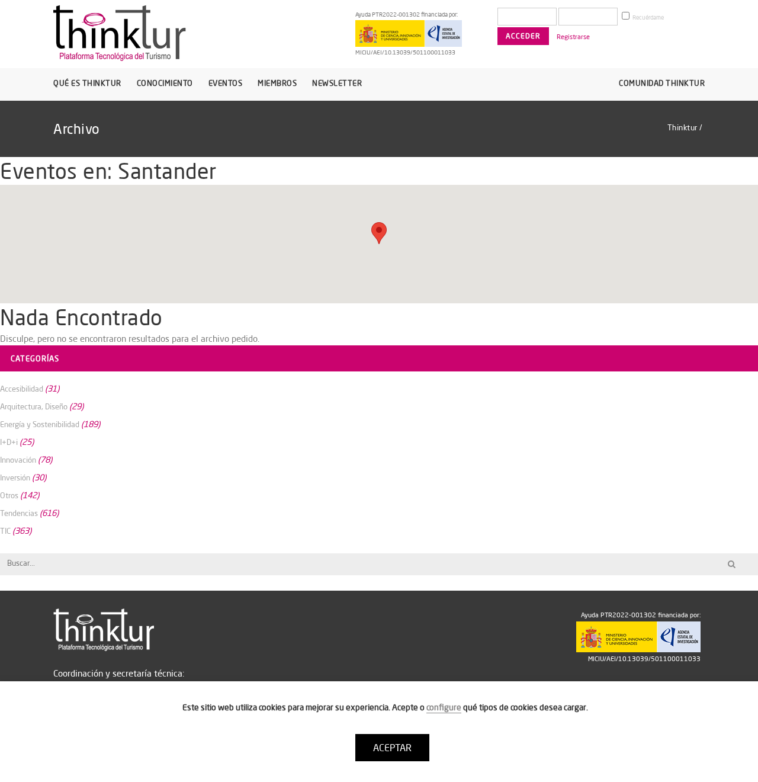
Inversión (15, 477)
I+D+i (9, 442)
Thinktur (682, 127)
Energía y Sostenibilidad (39, 424)
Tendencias (19, 513)
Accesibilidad (21, 388)
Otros (9, 495)
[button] (379, 233)
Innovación (18, 459)
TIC (5, 531)
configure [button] (443, 707)
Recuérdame (647, 17)
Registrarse (573, 37)
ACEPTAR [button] (392, 748)
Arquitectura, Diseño (34, 406)
